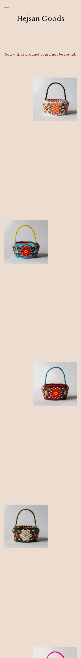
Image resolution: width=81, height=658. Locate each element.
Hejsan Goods (40, 19)
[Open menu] (7, 8)
